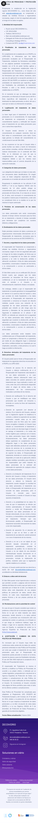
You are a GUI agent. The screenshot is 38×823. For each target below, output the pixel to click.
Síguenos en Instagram (18, 744)
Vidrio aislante (7, 765)
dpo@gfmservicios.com (27, 43)
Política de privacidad (26, 780)
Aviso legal (26, 782)
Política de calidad (14, 782)
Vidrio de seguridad (9, 761)
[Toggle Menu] (3, 4)
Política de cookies (11, 780)
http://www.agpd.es (10, 632)
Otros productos (7, 768)
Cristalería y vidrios (8, 758)
